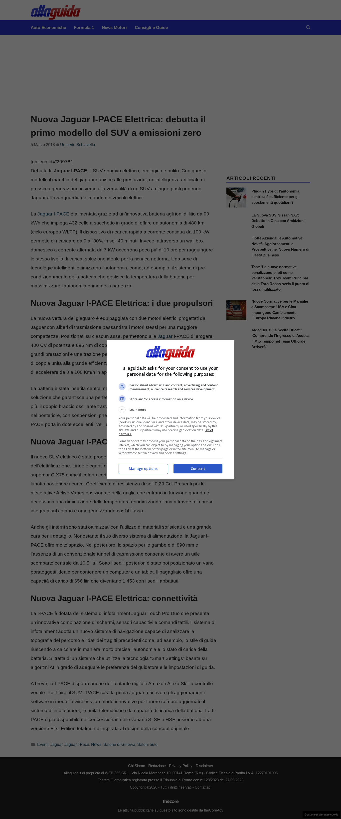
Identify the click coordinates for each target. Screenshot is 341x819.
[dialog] (170, 409)
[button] (170, 409)
